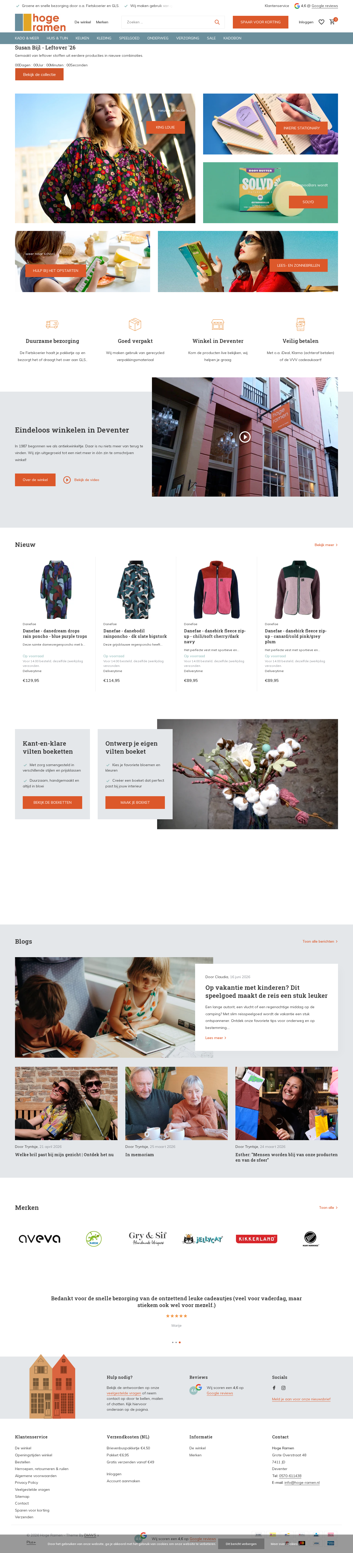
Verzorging (187, 38)
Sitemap (22, 1496)
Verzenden (24, 1517)
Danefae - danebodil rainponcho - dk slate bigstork (135, 633)
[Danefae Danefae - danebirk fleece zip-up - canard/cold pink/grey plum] (297, 590)
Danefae (29, 624)
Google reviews (325, 5)
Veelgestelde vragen (32, 1489)
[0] (331, 22)
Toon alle (326, 1207)
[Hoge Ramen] (41, 22)
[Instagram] (283, 1388)
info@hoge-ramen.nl (302, 1482)
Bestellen (22, 1462)
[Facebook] (274, 1388)
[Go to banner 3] (270, 192)
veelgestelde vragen (124, 1393)
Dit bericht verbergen (241, 1544)
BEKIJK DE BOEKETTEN (53, 802)
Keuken (82, 38)
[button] (172, 1342)
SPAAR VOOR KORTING (261, 22)
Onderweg (157, 38)
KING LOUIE (165, 127)
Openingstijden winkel (33, 1455)
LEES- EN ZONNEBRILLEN (298, 265)
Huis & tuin (57, 38)
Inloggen (114, 1474)
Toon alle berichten (318, 941)
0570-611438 (290, 1475)
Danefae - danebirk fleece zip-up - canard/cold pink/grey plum (296, 636)
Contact (22, 1503)
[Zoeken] (217, 22)
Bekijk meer (324, 544)
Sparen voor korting (32, 1510)
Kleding (104, 38)
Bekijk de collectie (39, 74)
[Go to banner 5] (248, 261)
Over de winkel (35, 479)
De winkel (83, 22)
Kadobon (232, 38)
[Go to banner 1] (105, 158)
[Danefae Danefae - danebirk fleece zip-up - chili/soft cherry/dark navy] (216, 590)
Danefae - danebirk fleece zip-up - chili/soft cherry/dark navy (215, 636)
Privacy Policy (26, 1482)
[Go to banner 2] (270, 124)
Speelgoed (129, 38)
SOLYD (308, 202)
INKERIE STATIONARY (302, 127)
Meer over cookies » (285, 1544)
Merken (102, 22)
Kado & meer (27, 38)
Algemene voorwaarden (36, 1475)
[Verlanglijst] (321, 22)
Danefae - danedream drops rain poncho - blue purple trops (55, 633)
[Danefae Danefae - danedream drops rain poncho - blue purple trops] (55, 590)
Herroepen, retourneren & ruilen (41, 1468)
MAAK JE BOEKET (135, 802)
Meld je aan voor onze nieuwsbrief (301, 1399)
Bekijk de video (86, 479)
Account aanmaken (123, 1481)
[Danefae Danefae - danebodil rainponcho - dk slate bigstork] (135, 590)
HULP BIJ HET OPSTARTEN (55, 270)
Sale (211, 38)
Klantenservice (277, 5)
